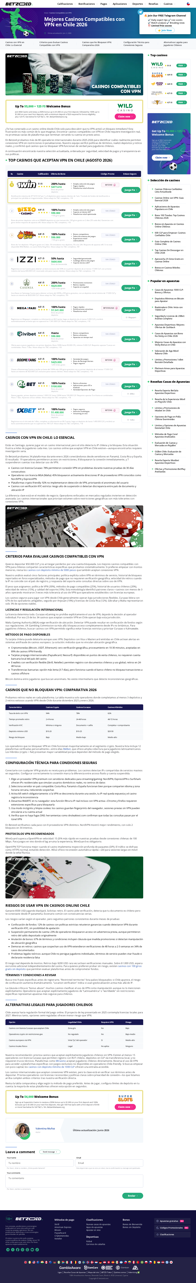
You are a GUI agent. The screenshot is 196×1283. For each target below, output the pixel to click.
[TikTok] (37, 1249)
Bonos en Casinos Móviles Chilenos (167, 268)
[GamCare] (91, 1268)
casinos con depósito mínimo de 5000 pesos (51, 570)
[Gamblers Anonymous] (135, 1268)
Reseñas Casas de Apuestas (75, 1272)
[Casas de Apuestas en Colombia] (130, 1262)
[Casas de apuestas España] (113, 1262)
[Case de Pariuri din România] (155, 1262)
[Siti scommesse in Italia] (67, 1262)
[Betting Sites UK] (26, 1262)
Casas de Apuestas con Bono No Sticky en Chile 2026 (169, 334)
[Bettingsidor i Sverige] (84, 1262)
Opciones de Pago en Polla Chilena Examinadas (168, 417)
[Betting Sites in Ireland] (30, 1262)
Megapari (132, 317)
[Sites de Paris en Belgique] (76, 1262)
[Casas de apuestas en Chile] (126, 1262)
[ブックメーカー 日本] (171, 1262)
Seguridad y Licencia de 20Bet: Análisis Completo (170, 317)
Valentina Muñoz (45, 1128)
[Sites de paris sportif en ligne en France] (71, 1262)
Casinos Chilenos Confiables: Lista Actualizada (168, 190)
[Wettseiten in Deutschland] (101, 1262)
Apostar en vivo (93, 1230)
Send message (49, 1152)
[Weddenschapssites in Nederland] (96, 1262)
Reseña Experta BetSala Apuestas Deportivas (166, 391)
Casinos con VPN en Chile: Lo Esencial (14, 43)
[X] (12, 1249)
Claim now (124, 116)
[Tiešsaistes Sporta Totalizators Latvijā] (163, 1262)
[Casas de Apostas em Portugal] (138, 1262)
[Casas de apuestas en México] (117, 1262)
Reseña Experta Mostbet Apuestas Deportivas (167, 461)
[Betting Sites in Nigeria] (59, 1262)
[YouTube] (32, 1249)
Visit (180, 65)
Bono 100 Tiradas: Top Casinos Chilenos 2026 (170, 216)
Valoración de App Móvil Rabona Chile (166, 352)
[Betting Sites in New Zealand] (51, 1262)
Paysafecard (60, 1233)
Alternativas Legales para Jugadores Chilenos (176, 43)
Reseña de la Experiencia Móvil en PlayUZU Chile (170, 400)
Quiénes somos (120, 1272)
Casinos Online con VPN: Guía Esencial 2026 (169, 199)
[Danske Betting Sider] (92, 1262)
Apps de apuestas (94, 1227)
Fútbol (89, 1241)
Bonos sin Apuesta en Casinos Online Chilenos (169, 225)
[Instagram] (22, 1249)
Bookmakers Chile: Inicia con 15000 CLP (169, 308)
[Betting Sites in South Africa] (63, 1262)
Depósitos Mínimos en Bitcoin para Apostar (169, 299)
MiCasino (61, 1060)
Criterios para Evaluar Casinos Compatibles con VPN (53, 43)
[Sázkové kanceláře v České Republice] (151, 1262)
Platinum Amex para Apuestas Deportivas (170, 369)
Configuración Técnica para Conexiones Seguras (136, 43)
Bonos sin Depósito (131, 1227)
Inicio (46, 13)
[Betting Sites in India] (42, 1262)
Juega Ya (130, 189)
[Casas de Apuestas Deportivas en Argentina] (121, 1262)
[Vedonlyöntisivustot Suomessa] (80, 1262)
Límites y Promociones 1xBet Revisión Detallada (169, 360)
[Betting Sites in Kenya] (55, 1262)
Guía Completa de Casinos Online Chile (168, 242)
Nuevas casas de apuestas (98, 1224)
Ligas (60, 1272)
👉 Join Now (165, 30)
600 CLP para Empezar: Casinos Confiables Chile (170, 234)
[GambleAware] (70, 1268)
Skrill (57, 1224)
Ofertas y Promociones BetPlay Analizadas (170, 470)
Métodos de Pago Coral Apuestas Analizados (166, 435)
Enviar (131, 1195)
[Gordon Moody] (106, 1268)
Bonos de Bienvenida (132, 1224)
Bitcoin (58, 1230)
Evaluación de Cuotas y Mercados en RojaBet (166, 444)
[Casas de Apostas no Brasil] (142, 1262)
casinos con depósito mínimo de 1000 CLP (52, 1066)
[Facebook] (17, 1249)
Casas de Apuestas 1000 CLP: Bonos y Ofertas (169, 291)
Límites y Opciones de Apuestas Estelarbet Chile (170, 426)
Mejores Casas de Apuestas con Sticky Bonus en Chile (170, 343)
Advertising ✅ (134, 1272)
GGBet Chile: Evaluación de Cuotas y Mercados (168, 452)
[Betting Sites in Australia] (38, 1262)
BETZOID (108, 185)
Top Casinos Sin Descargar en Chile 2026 (169, 251)
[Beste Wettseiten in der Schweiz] (109, 1262)
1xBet (132, 420)
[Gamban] (122, 1268)
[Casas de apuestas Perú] (134, 1262)
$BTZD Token (106, 1272)
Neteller (58, 1238)
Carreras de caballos (95, 1244)
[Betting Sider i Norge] (88, 1262)
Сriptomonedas (62, 1235)
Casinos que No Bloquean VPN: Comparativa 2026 (97, 43)
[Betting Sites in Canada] (46, 1262)
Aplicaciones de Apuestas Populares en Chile (167, 207)
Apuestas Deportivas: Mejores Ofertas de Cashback (169, 326)
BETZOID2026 (108, 308)
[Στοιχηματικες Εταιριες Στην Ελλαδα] (167, 1262)
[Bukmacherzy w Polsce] (146, 1262)
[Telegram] (8, 1249)
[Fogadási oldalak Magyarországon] (159, 1262)
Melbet (67, 749)
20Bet (132, 394)
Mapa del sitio (93, 1272)
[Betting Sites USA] (34, 1262)
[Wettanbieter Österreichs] (105, 1262)
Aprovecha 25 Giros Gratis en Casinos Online (169, 260)
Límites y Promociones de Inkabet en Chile (167, 409)
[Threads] (27, 1249)
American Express (63, 1227)
